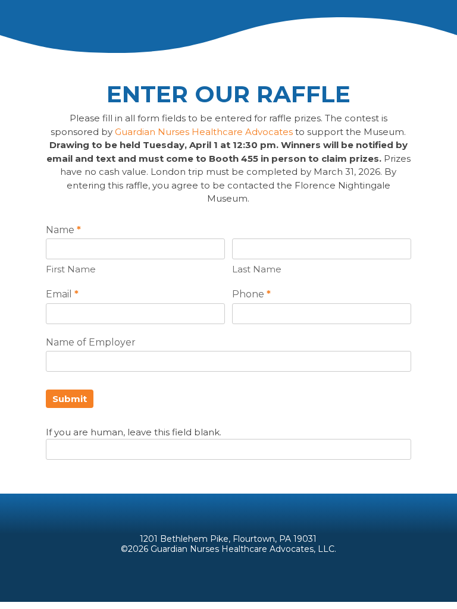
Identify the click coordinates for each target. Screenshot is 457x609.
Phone (251, 294)
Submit (69, 398)
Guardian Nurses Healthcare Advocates (204, 131)
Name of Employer (91, 342)
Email (62, 294)
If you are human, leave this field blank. (133, 432)
